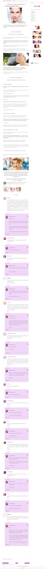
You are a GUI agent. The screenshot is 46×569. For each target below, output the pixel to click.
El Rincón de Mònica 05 (11, 356)
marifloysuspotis (10, 400)
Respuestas (7, 214)
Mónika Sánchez (16, 180)
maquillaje (17, 6)
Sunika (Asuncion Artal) (11, 333)
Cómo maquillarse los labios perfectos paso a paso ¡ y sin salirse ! (37, 48)
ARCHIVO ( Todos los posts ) (37, 59)
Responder (8, 212)
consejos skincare (8, 6)
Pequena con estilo (10, 237)
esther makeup (10, 442)
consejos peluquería (33, 17)
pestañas (32, 19)
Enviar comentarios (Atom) (11, 564)
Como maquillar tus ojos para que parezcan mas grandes (37, 34)
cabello (32, 14)
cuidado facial (13, 6)
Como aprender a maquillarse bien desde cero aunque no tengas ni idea (37, 30)
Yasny (8, 493)
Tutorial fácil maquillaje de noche (37, 57)
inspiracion (32, 13)
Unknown (9, 197)
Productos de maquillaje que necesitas (37, 43)
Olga (8, 421)
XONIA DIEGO (9, 471)
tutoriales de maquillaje (33, 15)
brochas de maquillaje (33, 20)
